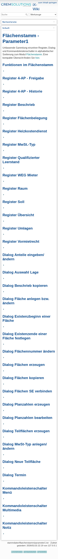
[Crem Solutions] (29, 552)
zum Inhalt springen (47, 2)
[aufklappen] (3, 71)
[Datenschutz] (17, 552)
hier (37, 58)
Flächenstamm (34, 54)
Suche (26, 14)
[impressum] (42, 552)
